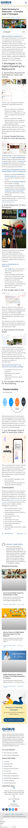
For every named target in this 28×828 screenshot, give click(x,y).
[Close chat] (1, 825)
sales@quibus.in (14, 804)
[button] (26, 2)
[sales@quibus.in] (14, 801)
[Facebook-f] (3, 809)
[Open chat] (1, 819)
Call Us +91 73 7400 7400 (14, 799)
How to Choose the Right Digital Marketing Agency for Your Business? (13, 634)
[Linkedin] (10, 809)
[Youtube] (16, 809)
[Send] (14, 827)
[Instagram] (6, 809)
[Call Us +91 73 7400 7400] (14, 796)
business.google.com (8, 202)
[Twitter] (13, 809)
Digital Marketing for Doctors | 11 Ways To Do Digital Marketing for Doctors (14, 676)
